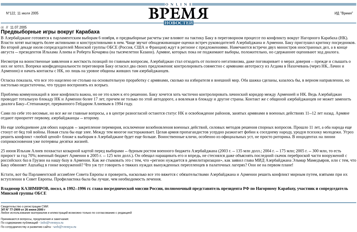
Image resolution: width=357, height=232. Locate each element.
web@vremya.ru (64, 227)
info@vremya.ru (52, 222)
